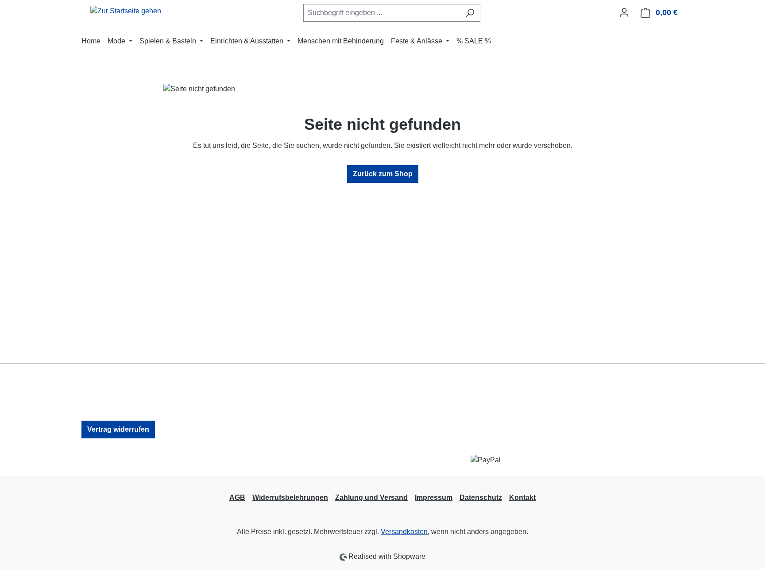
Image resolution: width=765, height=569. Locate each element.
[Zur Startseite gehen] (125, 10)
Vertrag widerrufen (118, 429)
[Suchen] (470, 13)
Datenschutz (481, 497)
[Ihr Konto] (624, 12)
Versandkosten (404, 531)
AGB (237, 497)
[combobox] (381, 13)
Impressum (433, 497)
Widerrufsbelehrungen (290, 497)
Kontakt (522, 497)
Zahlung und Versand (371, 497)
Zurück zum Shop (383, 174)
